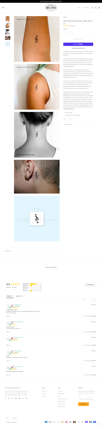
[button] (92, 316)
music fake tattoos (68, 108)
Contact (60, 391)
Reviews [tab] (9, 296)
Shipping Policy (62, 404)
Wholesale (61, 393)
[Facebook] (67, 118)
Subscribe (83, 404)
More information (68, 124)
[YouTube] (19, 398)
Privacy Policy (61, 401)
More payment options (78, 48)
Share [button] (9, 316)
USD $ (79, 7)
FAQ (59, 396)
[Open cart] (99, 7)
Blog (43, 393)
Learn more (8, 251)
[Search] (95, 7)
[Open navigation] (3, 7)
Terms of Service (62, 399)
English (86, 7)
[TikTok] (23, 398)
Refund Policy (61, 406)
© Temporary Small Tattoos (11, 422)
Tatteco (65, 17)
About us (44, 391)
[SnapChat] (26, 398)
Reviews (44, 396)
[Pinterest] (70, 118)
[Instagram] (12, 398)
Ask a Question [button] (90, 284)
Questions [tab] (18, 296)
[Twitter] (8, 398)
